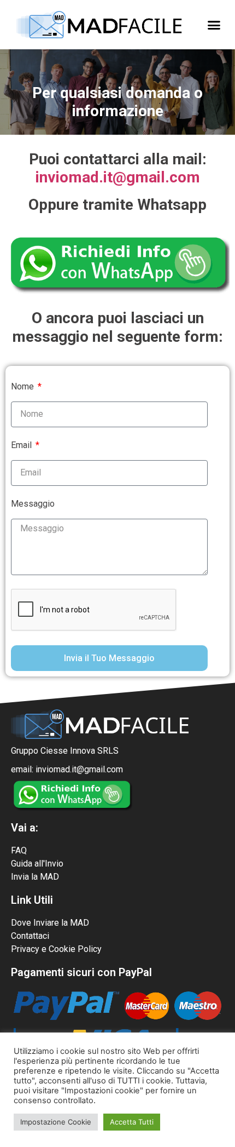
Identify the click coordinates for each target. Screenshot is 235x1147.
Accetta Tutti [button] (132, 1121)
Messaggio (33, 504)
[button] (214, 24)
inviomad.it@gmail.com (118, 177)
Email (22, 445)
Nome (23, 387)
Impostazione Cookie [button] (55, 1121)
